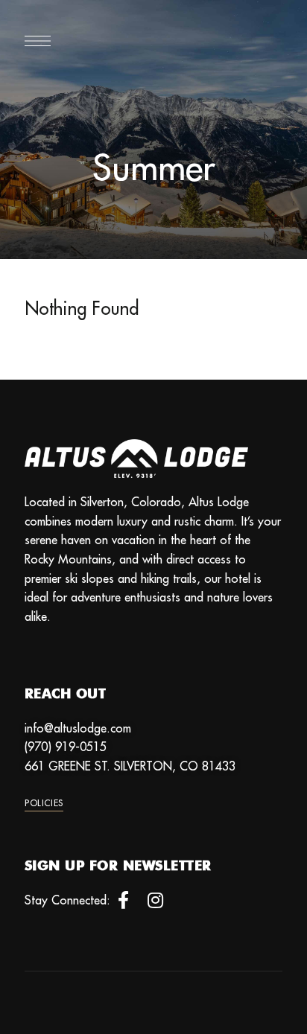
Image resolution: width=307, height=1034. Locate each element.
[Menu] (38, 41)
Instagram (155, 900)
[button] (44, 803)
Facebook (123, 900)
